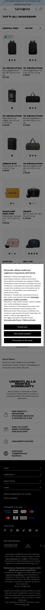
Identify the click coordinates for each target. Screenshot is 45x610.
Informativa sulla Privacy (12, 320)
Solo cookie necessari (22, 334)
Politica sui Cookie (20, 299)
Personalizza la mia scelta (22, 340)
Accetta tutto (23, 327)
